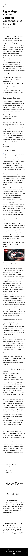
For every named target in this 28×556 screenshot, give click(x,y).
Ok (14, 553)
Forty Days (9, 466)
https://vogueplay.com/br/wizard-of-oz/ (13, 83)
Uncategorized (9, 472)
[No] (26, 552)
